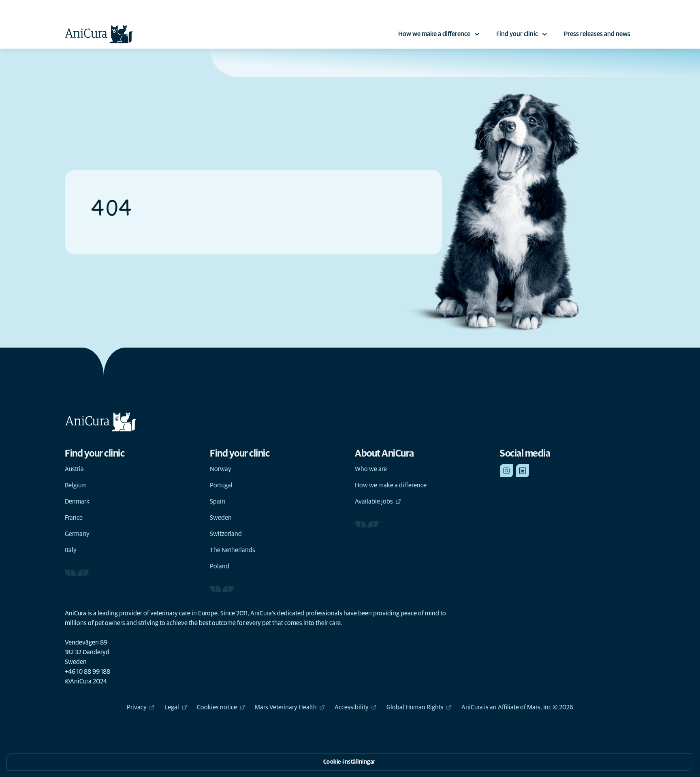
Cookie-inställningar (349, 762)
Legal (171, 707)
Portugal (221, 485)
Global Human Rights (415, 707)
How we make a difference (434, 34)
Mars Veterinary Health (286, 707)
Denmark (77, 501)
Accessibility (352, 707)
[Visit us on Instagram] (506, 470)
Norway (220, 469)
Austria (74, 469)
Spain (217, 501)
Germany (77, 534)
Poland (219, 566)
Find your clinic (517, 34)
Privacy (137, 707)
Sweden (221, 517)
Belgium (76, 485)
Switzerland (226, 534)
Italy (71, 550)
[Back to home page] (99, 34)
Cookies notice (217, 707)
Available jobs (374, 501)
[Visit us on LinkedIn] (522, 470)
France (74, 517)
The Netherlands (232, 550)
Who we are (371, 469)
